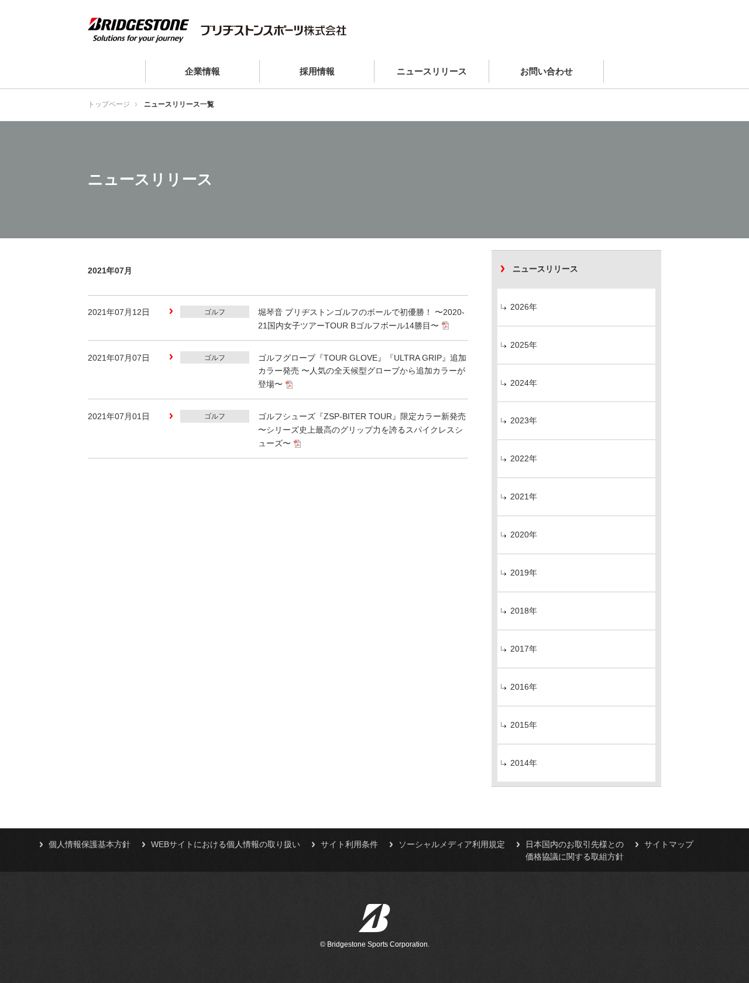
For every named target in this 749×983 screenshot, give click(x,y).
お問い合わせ (546, 71)
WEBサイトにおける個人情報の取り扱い (225, 844)
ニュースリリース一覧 (179, 104)
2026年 (523, 306)
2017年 (523, 648)
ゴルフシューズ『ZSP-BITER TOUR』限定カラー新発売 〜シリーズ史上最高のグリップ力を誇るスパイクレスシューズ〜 (362, 430)
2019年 (523, 572)
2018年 (523, 610)
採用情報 (317, 71)
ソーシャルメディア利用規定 (451, 844)
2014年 (523, 763)
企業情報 (202, 71)
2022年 (523, 458)
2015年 (523, 724)
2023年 (523, 420)
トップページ (109, 104)
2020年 (523, 534)
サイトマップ (668, 844)
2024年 (523, 383)
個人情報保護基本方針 (89, 844)
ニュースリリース (432, 71)
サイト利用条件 (349, 844)
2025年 (523, 345)
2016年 (523, 686)
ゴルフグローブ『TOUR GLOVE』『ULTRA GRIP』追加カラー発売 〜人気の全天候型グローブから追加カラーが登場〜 (362, 371)
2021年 (523, 496)
